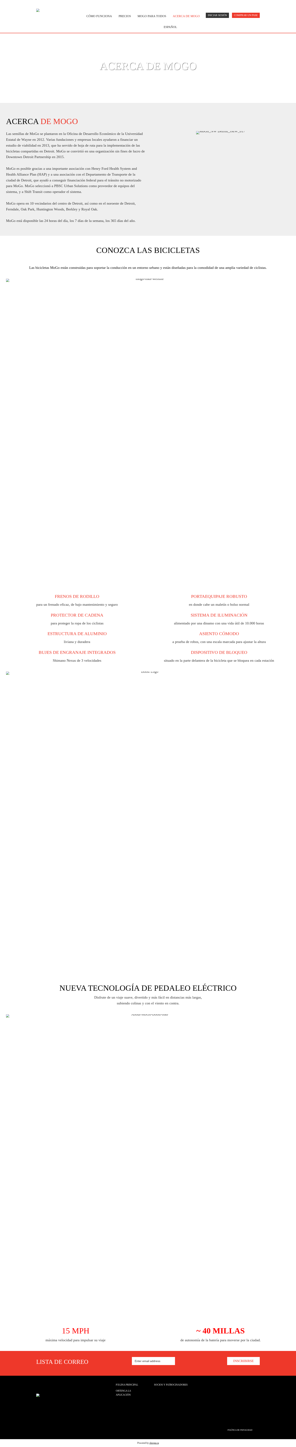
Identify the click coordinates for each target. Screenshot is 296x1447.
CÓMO (99, 16)
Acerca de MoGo (186, 16)
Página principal (127, 1384)
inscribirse (243, 1361)
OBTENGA (123, 1392)
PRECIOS (125, 16)
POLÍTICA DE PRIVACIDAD (240, 1430)
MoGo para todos (152, 16)
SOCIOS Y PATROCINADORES (171, 1384)
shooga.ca (154, 1443)
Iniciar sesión (217, 15)
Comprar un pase (246, 15)
